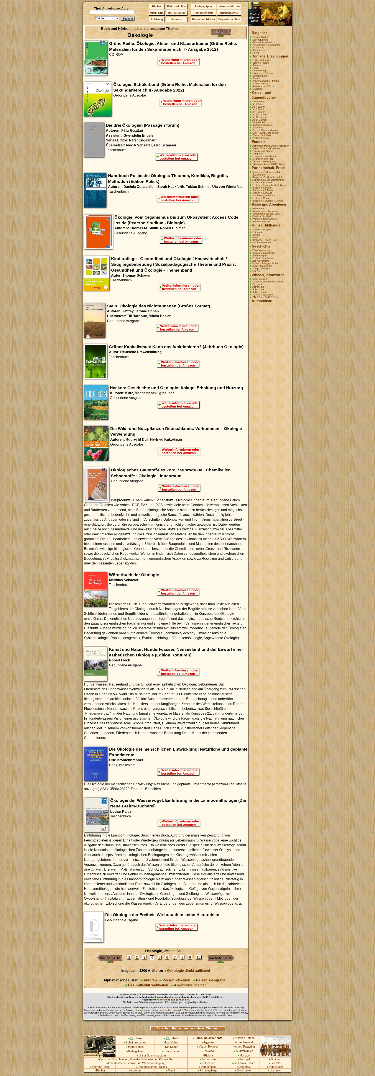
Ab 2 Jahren (258, 104)
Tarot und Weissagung (264, 161)
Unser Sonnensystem (151, 1055)
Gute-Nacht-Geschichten (265, 132)
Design (256, 234)
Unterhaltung (259, 70)
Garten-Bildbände (261, 242)
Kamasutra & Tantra (262, 190)
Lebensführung (260, 39)
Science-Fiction (260, 62)
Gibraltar (275, 1063)
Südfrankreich (243, 1051)
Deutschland (207, 1066)
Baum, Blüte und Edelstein (266, 148)
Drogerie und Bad (229, 19)
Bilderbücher (259, 122)
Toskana (208, 1051)
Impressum (275, 1066)
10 (198, 957)
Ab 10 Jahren (259, 114)
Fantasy (256, 65)
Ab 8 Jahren (258, 112)
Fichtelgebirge (207, 1070)
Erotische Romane (262, 182)
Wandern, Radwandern (264, 219)
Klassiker (257, 88)
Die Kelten (171, 1046)
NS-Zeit (256, 271)
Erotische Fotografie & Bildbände (269, 185)
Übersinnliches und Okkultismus (269, 164)
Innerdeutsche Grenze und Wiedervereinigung (136, 1063)
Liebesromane (259, 75)
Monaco (244, 1055)
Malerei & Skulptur (261, 229)
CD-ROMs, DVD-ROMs (265, 297)
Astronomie (258, 286)
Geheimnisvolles (135, 1042)
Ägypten (208, 1042)
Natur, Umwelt (259, 279)
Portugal (244, 1059)
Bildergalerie (135, 1051)
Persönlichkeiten (176, 980)
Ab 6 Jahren (258, 109)
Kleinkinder (258, 101)
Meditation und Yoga (262, 158)
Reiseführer (258, 208)
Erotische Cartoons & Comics (268, 200)
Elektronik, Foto (176, 6)
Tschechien (208, 1059)
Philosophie (258, 289)
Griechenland (244, 1042)
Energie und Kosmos (263, 151)
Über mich (275, 1070)
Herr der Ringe (100, 1066)
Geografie (257, 284)
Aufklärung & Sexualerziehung (268, 180)
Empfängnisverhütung (263, 195)
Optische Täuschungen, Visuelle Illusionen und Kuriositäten (136, 1059)
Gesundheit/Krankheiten (147, 985)
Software (176, 19)
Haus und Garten (229, 6)
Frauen (256, 78)
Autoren (150, 980)
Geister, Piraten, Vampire (265, 130)
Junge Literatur (260, 83)
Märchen (257, 127)
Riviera (208, 1055)
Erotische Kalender (262, 187)
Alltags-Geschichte (262, 266)
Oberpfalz (244, 1066)
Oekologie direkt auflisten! (188, 971)
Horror (255, 68)
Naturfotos (171, 1042)
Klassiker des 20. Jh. (263, 86)
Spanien (275, 1059)
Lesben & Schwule (262, 193)
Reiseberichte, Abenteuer (265, 211)
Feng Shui (257, 153)
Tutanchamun (171, 1051)
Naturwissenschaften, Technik (268, 281)
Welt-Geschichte (261, 250)
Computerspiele (203, 13)
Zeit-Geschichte (260, 260)
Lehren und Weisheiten (264, 156)
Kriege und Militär (261, 268)
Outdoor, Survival (261, 216)
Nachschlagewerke (262, 294)
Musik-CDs (157, 13)
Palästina (249, 1046)
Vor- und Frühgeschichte (265, 263)
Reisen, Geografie (210, 980)
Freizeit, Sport (203, 6)
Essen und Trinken (203, 19)
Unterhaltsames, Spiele (151, 1066)
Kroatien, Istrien (244, 1038)
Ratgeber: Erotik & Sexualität (267, 177)
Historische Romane (263, 73)
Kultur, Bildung (259, 292)
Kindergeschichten (262, 125)
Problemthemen (260, 138)
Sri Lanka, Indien (243, 1063)
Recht (255, 52)
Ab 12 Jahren (259, 117)
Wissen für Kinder (261, 135)
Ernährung (257, 47)
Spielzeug (157, 19)
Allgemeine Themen (190, 985)
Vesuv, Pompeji (207, 1046)
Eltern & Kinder (260, 37)
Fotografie (257, 232)
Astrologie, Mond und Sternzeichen (270, 145)
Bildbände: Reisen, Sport (265, 240)
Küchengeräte (229, 13)
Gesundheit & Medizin (263, 42)
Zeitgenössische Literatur (265, 81)
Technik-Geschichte (263, 258)
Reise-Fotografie (261, 221)
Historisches (135, 1046)
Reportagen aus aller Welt (266, 213)
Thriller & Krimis (260, 60)
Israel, (237, 1046)
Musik (255, 237)
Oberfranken (243, 1070)
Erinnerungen (259, 255)
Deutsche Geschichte (263, 253)
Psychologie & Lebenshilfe (266, 45)
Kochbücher (258, 50)
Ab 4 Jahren (258, 106)
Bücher (156, 6)
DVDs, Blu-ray (177, 13)
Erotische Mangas (261, 198)
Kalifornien (207, 1063)
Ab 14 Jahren (259, 119)
